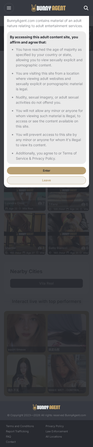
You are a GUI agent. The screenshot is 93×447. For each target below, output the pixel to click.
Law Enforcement (57, 431)
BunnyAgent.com (75, 415)
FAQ (8, 436)
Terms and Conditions (20, 426)
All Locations (54, 436)
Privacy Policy (55, 426)
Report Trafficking (17, 431)
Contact (11, 442)
